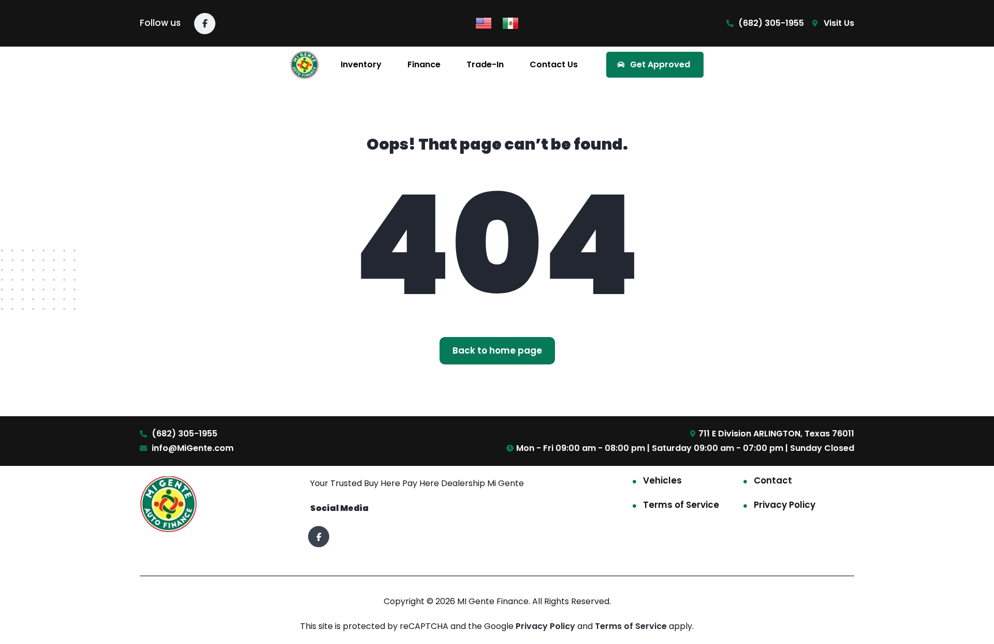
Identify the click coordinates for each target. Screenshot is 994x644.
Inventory (361, 64)
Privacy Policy (784, 505)
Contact (773, 480)
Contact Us (554, 64)
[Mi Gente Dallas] (304, 65)
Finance (424, 64)
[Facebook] (204, 23)
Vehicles (662, 480)
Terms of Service (681, 505)
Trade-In (485, 64)
